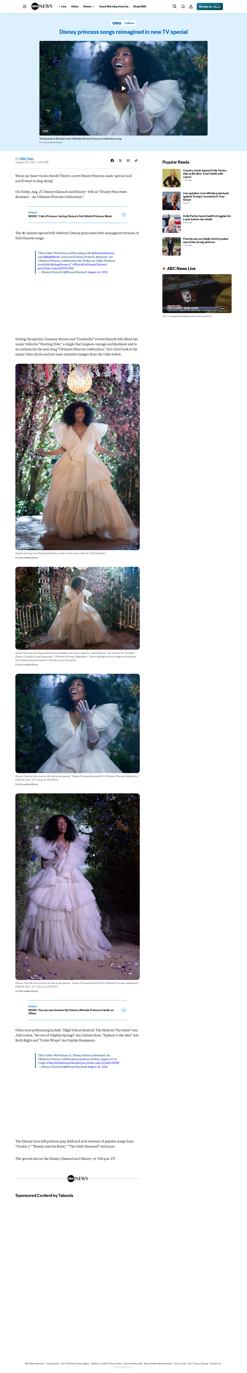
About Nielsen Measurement (158, 1363)
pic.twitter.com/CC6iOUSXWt (100, 1062)
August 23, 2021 (97, 272)
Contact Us (215, 1363)
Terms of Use (180, 1363)
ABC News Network (34, 1363)
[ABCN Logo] (41, 6)
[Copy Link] (136, 160)
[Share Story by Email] (128, 160)
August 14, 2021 (97, 1066)
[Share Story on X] (120, 160)
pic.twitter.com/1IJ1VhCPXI (55, 268)
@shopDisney (59, 264)
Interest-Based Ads (133, 1363)
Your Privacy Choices (198, 1363)
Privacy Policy (52, 1363)
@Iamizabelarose (103, 253)
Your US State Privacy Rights (75, 1363)
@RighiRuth (51, 256)
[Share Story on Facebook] (112, 160)
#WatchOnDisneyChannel (89, 264)
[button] (24, 6)
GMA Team (26, 159)
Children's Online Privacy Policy (106, 1363)
